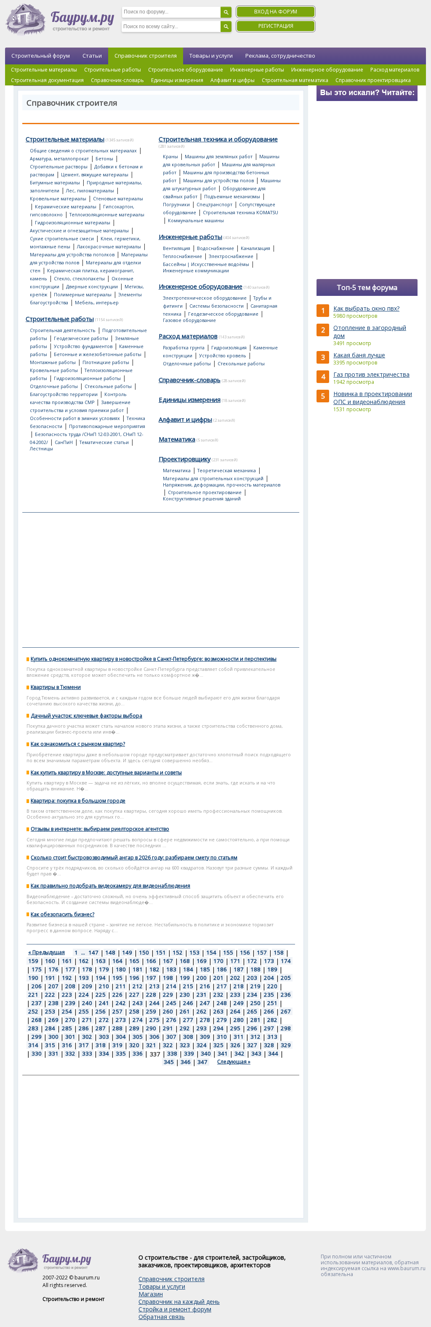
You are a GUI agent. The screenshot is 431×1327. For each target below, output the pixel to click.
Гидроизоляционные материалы (72, 223)
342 (239, 1053)
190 (33, 977)
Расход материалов (394, 69)
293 (202, 1028)
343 (256, 1053)
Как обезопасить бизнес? (62, 914)
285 (67, 1028)
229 (168, 994)
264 (235, 1011)
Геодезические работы (81, 338)
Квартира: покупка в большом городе (78, 800)
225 (101, 994)
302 (87, 1036)
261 (185, 1011)
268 (37, 1020)
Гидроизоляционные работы (87, 378)
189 (272, 969)
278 (205, 1020)
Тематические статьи (104, 442)
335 (121, 1053)
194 (101, 977)
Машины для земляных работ (219, 157)
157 (262, 952)
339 (189, 1053)
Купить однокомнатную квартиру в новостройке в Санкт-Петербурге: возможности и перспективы (154, 658)
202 (235, 977)
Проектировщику (184, 459)
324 (202, 1045)
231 (202, 994)
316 (67, 1045)
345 (169, 1062)
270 (70, 1020)
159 (33, 961)
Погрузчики (176, 204)
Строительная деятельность (63, 330)
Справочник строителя (145, 55)
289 (134, 1028)
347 (202, 1062)
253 (50, 1011)
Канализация (255, 248)
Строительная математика (295, 80)
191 (50, 977)
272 (104, 1020)
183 (171, 969)
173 (269, 961)
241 (104, 1003)
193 (84, 977)
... (83, 952)
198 (168, 977)
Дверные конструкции (92, 287)
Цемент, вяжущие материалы (94, 175)
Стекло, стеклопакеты (79, 279)
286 (84, 1028)
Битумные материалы (55, 183)
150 (144, 952)
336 (138, 1053)
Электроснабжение (231, 256)
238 (53, 1003)
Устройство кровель (222, 356)
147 (93, 952)
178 (87, 969)
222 (50, 994)
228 (151, 994)
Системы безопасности (216, 306)
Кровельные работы (54, 370)
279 (222, 1020)
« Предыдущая (46, 952)
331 (53, 1053)
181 (138, 969)
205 (286, 977)
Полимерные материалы (83, 295)
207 (53, 986)
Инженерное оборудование (327, 69)
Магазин (150, 1294)
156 (245, 952)
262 (202, 1011)
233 (235, 994)
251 (272, 1003)
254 (67, 1011)
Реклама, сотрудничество (280, 55)
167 (168, 961)
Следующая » (233, 1061)
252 (33, 1011)
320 (134, 1045)
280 (239, 1020)
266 (269, 1011)
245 (171, 1003)
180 (121, 969)
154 (211, 952)
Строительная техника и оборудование (218, 139)
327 (252, 1045)
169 (202, 961)
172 (252, 961)
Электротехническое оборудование (205, 298)
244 (154, 1003)
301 (70, 1036)
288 (117, 1028)
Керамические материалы (65, 207)
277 (188, 1020)
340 (206, 1053)
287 (101, 1028)
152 (178, 952)
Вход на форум (275, 11)
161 (67, 961)
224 (84, 994)
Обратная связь (161, 1317)
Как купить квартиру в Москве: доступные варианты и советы (106, 772)
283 (33, 1028)
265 (252, 1011)
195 (117, 977)
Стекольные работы (108, 386)
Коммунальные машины (196, 220)
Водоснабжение (215, 248)
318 (101, 1045)
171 (235, 961)
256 (101, 1011)
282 (272, 1020)
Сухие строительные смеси (62, 239)
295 (235, 1028)
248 (222, 1003)
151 (161, 952)
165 (134, 961)
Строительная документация (47, 80)
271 (87, 1020)
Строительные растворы (59, 167)
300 (53, 1036)
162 (84, 961)
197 (151, 977)
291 (168, 1028)
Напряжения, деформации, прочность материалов (221, 485)
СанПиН (64, 442)
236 (286, 994)
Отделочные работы (54, 386)
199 (185, 977)
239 (70, 1003)
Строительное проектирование (205, 492)
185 (205, 969)
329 (286, 1045)
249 (239, 1003)
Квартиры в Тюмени (56, 687)
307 (171, 1036)
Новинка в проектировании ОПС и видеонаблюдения (372, 398)
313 (272, 1036)
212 (138, 986)
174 (286, 961)
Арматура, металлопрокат (59, 159)
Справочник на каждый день (179, 1302)
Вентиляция (176, 248)
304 (121, 1036)
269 (53, 1020)
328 (269, 1045)
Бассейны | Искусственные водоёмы (206, 264)
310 (222, 1036)
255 (84, 1011)
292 (185, 1028)
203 (252, 977)
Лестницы (41, 449)
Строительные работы (112, 69)
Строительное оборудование (185, 69)
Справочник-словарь (117, 80)
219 (255, 986)
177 (70, 969)
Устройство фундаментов (83, 346)
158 (279, 952)
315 (50, 1045)
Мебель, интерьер (97, 303)
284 (50, 1028)
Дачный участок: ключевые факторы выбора (86, 715)
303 (104, 1036)
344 (273, 1053)
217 (222, 986)
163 (101, 961)
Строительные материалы (44, 69)
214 (171, 986)
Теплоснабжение (182, 256)
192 (67, 977)
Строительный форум (40, 55)
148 (110, 952)
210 (104, 986)
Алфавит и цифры (232, 80)
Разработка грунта (184, 348)
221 (33, 994)
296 (252, 1028)
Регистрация (275, 25)
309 (205, 1036)
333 (87, 1053)
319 (117, 1045)
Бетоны (104, 159)
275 (154, 1020)
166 (151, 961)
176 (53, 969)
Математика (177, 439)
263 (218, 1011)
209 (87, 986)
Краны (170, 157)
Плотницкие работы (105, 362)
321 (151, 1045)
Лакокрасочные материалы (109, 247)
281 (255, 1020)
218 (239, 986)
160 (50, 961)
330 (37, 1053)
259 (151, 1011)
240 (87, 1003)
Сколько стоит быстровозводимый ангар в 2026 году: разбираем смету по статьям (134, 857)
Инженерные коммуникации (196, 271)
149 (127, 952)
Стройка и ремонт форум (174, 1309)
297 (269, 1028)
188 (255, 969)
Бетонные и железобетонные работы (97, 354)
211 (121, 986)
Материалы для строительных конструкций (213, 478)
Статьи (92, 55)
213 (154, 986)
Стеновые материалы (118, 199)
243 (138, 1003)
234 (252, 994)
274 (138, 1020)
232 (218, 994)
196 (134, 977)
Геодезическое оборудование (223, 314)
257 (117, 1011)
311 (239, 1036)
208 (70, 986)
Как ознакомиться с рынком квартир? (78, 743)
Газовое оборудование (189, 320)
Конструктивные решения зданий (202, 499)
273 (121, 1020)
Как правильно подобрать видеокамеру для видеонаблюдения (110, 885)
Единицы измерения (177, 80)
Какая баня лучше (359, 355)
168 (185, 961)
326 (235, 1045)
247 (205, 1003)
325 (218, 1045)
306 (154, 1036)
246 (188, 1003)
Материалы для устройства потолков (72, 255)
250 (255, 1003)
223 (67, 994)
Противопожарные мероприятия (107, 426)
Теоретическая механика (226, 470)
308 (188, 1036)
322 (168, 1045)
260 (168, 1011)
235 (269, 994)
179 (104, 969)
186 (222, 969)
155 (228, 952)
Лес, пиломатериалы (90, 191)
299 (37, 1036)
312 (255, 1036)
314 (33, 1045)
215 (188, 986)
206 (37, 986)
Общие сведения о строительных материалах (83, 151)
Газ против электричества (371, 374)
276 (171, 1020)
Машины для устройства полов (218, 180)
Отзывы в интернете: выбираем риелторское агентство (100, 828)
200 (202, 977)
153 (194, 952)
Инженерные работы (257, 69)
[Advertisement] (161, 580)
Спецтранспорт (214, 204)
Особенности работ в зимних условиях (75, 418)
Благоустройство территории (64, 394)
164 (117, 961)
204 (269, 977)
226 (117, 994)
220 (272, 986)
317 (84, 1045)
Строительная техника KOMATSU (240, 212)
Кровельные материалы (58, 199)
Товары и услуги (211, 55)
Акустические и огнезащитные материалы (79, 231)
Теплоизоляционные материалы (106, 215)
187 (239, 969)
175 (37, 969)
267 (286, 1011)
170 (218, 961)
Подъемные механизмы (232, 196)
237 (37, 1003)
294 (218, 1028)
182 (154, 969)
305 (138, 1036)
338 (172, 1053)
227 (134, 994)
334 (104, 1053)
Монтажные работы (53, 362)
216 (205, 986)
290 (151, 1028)
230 (185, 994)
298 (286, 1028)
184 (188, 969)
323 (185, 1045)
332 (70, 1053)
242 (121, 1003)
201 (218, 977)
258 (134, 1011)
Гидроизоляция (229, 348)
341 (223, 1053)
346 (186, 1062)
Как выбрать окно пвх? (366, 308)
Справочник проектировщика (373, 80)
